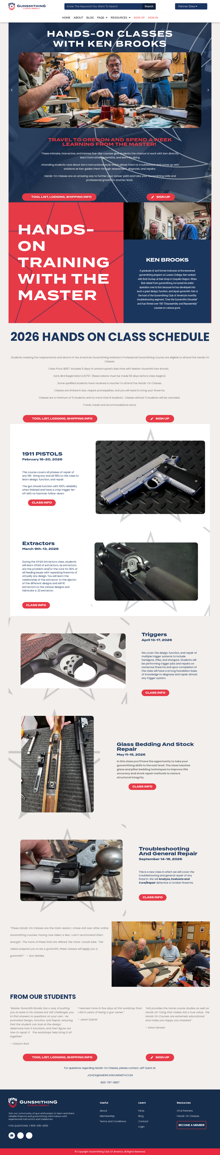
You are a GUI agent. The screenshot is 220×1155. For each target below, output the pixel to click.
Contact (143, 1121)
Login (141, 1126)
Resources (119, 17)
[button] (11, 90)
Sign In (153, 17)
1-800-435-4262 (38, 1125)
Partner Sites (187, 6)
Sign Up (139, 17)
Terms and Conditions (113, 1121)
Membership (107, 1116)
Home (66, 17)
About (78, 17)
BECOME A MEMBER (192, 1125)
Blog (90, 17)
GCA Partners (185, 1110)
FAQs (100, 17)
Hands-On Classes (188, 1116)
